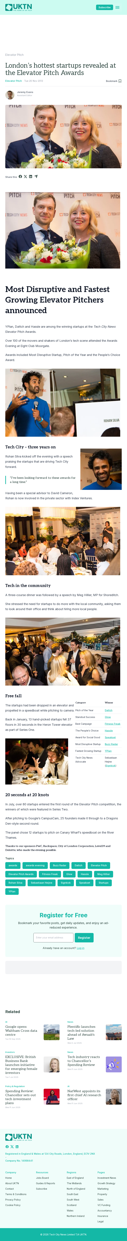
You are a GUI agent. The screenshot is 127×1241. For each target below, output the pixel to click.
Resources (42, 1172)
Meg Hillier (103, 874)
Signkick (110, 765)
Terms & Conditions (15, 1194)
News (70, 1022)
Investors (10, 1052)
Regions (71, 1172)
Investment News (107, 1177)
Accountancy (105, 1210)
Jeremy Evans (25, 92)
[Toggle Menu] (117, 7)
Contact (9, 1188)
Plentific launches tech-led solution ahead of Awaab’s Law (81, 1033)
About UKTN (12, 1183)
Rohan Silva (15, 882)
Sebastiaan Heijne (41, 882)
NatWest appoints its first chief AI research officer (84, 1095)
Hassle (109, 730)
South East (72, 1194)
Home (8, 1177)
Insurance (103, 1216)
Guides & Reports (45, 1183)
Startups (103, 882)
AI (6, 1022)
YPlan (108, 750)
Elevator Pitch (14, 54)
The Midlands (74, 1183)
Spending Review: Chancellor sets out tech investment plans (20, 1097)
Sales (101, 1199)
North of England (76, 1188)
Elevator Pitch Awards (21, 874)
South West (73, 1199)
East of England (75, 1177)
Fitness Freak (112, 723)
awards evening (35, 865)
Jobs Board (42, 1177)
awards (13, 865)
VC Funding (104, 1205)
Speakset (110, 737)
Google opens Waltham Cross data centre (21, 1031)
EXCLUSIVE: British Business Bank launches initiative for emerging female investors (21, 1065)
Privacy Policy (13, 1199)
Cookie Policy (13, 1205)
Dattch (108, 710)
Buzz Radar (111, 744)
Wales (70, 1210)
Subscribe (105, 7)
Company (10, 1172)
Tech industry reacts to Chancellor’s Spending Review (83, 1061)
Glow (108, 717)
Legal (101, 1221)
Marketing (103, 1188)
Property (102, 1194)
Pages (101, 1172)
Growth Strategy (106, 1183)
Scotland (71, 1205)
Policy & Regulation (15, 1086)
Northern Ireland (76, 1216)
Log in (80, 948)
